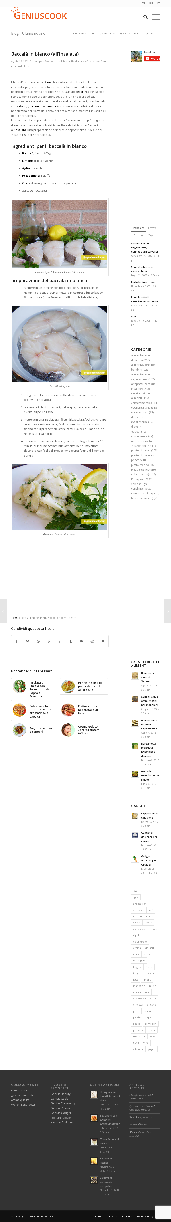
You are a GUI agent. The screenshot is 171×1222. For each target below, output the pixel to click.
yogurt (152, 1049)
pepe (148, 1017)
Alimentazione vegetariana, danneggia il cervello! (144, 247)
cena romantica (141, 403)
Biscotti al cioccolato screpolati (106, 1182)
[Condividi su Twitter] (27, 641)
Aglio (134, 316)
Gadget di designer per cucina (149, 837)
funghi (137, 973)
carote (148, 922)
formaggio (139, 960)
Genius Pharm (60, 1108)
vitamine (138, 1049)
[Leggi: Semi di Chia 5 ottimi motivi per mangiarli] (135, 699)
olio (147, 992)
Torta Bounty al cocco (140, 1117)
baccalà (24, 617)
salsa (152, 1036)
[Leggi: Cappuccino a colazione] (135, 816)
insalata (149, 973)
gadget (135, 431)
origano (151, 1004)
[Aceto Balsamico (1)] (3, 611)
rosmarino (139, 1036)
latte (135, 979)
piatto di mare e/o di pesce (84, 61)
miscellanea (139, 436)
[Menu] (154, 17)
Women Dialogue (62, 1122)
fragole (137, 967)
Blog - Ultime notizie (28, 33)
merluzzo (46, 617)
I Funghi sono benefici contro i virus (110, 1096)
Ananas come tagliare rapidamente (149, 724)
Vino (146, 1042)
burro (149, 916)
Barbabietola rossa (143, 282)
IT (158, 3)
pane (136, 1011)
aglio (136, 897)
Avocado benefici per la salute (150, 775)
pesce (72, 617)
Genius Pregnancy (63, 1103)
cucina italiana (141, 407)
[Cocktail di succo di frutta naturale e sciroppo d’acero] (167, 611)
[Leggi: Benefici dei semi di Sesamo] (135, 676)
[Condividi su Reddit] (92, 641)
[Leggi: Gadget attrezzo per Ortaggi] (135, 859)
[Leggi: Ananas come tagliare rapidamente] (135, 723)
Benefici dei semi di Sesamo (148, 677)
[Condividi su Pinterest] (49, 641)
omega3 (138, 1004)
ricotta (152, 1030)
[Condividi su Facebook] (16, 641)
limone (34, 617)
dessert (149, 947)
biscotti (137, 916)
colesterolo (140, 941)
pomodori (151, 1023)
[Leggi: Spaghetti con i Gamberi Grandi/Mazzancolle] (94, 1118)
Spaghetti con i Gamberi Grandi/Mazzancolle (142, 1107)
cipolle (137, 935)
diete (134, 427)
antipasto (138, 910)
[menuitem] (143, 3)
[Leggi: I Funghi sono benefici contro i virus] (94, 1095)
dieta (136, 954)
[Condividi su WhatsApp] (38, 641)
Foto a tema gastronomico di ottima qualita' (22, 1095)
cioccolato (139, 929)
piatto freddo (140, 465)
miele (152, 985)
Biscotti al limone (138, 1124)
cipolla (153, 929)
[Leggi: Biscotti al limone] (94, 1161)
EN (143, 3)
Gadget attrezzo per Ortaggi (148, 860)
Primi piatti (138, 479)
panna (147, 1011)
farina (146, 954)
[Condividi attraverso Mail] (103, 641)
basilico (152, 910)
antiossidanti (140, 903)
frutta (149, 967)
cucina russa (139, 412)
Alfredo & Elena (20, 66)
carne (136, 922)
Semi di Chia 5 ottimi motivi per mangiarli (149, 701)
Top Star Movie (61, 1118)
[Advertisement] (63, 74)
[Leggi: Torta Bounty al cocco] (94, 1142)
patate (137, 1017)
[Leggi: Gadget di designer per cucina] (135, 835)
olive (153, 998)
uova (136, 1042)
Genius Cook (59, 1099)
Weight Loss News (23, 1105)
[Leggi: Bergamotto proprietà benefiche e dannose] (135, 746)
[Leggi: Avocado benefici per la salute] (135, 774)
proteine (138, 1030)
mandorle (139, 985)
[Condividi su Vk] (81, 641)
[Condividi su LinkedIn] (60, 641)
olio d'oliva (60, 617)
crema (137, 947)
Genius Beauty (61, 1094)
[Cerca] (143, 17)
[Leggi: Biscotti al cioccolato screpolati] (94, 1180)
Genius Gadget (61, 1113)
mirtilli (137, 992)
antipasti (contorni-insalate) (50, 61)
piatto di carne (141, 450)
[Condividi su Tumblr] (70, 641)
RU (151, 3)
